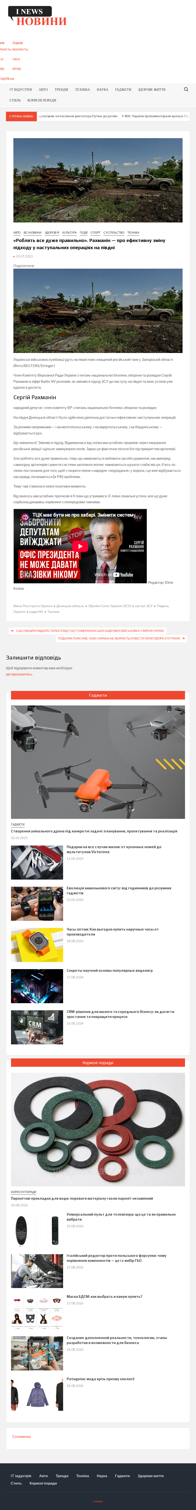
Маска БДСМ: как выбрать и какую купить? (104, 1296)
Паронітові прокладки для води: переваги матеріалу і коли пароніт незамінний (82, 1198)
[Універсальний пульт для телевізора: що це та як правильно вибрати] (37, 1229)
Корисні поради (41, 100)
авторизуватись (19, 674)
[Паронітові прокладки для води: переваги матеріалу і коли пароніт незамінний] (98, 1129)
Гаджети (123, 89)
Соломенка (21, 1436)
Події (83, 232)
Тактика (53, 611)
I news (98, 1501)
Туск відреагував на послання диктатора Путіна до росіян (54, 116)
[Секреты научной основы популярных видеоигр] (37, 985)
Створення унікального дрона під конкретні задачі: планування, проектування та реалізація (94, 831)
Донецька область (70, 606)
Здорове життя (151, 89)
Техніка (82, 89)
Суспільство (113, 232)
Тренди (61, 89)
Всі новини (33, 232)
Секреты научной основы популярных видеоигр (110, 970)
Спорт (95, 232)
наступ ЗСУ (144, 606)
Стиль (15, 100)
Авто (43, 89)
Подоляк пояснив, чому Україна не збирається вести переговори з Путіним (119, 638)
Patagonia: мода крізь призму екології (101, 1379)
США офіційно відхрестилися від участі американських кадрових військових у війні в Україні (90, 631)
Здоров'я (52, 232)
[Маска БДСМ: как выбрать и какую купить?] (37, 1312)
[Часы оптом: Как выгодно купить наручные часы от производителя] (37, 944)
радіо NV (36, 611)
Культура (69, 232)
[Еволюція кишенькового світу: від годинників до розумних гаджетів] (37, 903)
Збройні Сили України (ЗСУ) (109, 606)
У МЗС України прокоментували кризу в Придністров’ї (146, 116)
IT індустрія (21, 89)
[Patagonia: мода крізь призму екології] (37, 1394)
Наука (102, 89)
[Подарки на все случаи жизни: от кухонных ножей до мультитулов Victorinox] (37, 862)
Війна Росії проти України (32, 606)
